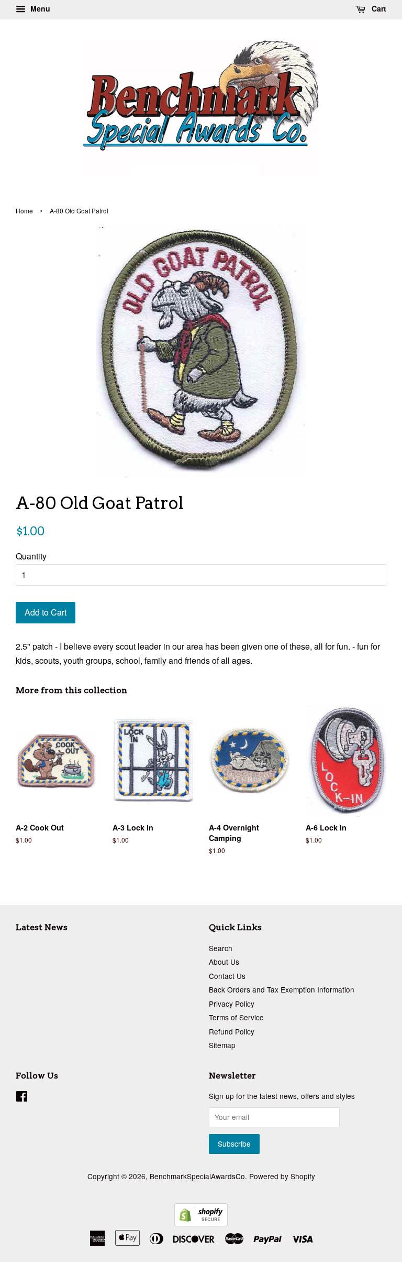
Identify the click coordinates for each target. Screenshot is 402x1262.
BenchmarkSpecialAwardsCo (197, 1176)
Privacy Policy (231, 1003)
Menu (39, 8)
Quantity (31, 556)
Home (24, 210)
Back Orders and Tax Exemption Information (281, 989)
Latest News (42, 927)
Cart (378, 8)
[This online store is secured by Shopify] (201, 1223)
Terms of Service (236, 1017)
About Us (224, 961)
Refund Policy (231, 1031)
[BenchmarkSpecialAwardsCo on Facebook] (22, 1098)
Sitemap (222, 1045)
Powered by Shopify (282, 1176)
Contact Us (227, 975)
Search (220, 948)
